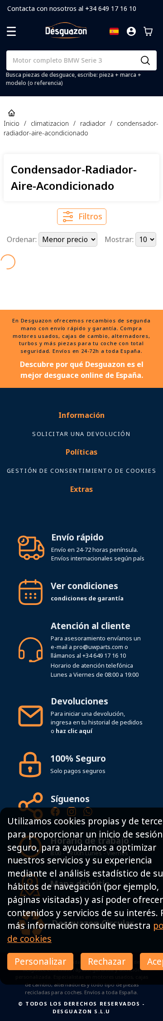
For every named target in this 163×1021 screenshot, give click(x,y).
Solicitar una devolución (81, 434)
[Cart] (148, 31)
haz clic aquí (74, 731)
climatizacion (50, 123)
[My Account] (131, 31)
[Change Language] (114, 31)
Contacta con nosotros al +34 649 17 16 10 (71, 8)
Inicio (11, 123)
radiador (92, 123)
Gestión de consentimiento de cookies (82, 470)
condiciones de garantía (87, 598)
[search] (145, 60)
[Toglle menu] (11, 31)
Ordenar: (22, 239)
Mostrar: (120, 239)
